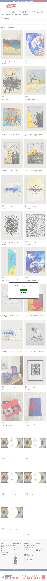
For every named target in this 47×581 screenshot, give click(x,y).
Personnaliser (23, 294)
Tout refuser (23, 292)
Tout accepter (23, 290)
